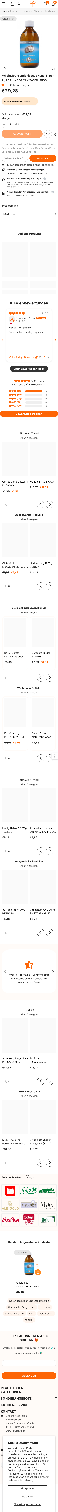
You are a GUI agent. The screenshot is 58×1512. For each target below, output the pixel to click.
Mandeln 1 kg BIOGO (42, 481)
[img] (17, 313)
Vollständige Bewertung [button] (23, 357)
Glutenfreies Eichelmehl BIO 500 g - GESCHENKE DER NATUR (15, 565)
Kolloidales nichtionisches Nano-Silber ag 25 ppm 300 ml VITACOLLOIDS (29, 1284)
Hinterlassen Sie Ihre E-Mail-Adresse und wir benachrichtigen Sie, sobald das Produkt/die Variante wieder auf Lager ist (28, 148)
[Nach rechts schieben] (49, 504)
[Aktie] (54, 134)
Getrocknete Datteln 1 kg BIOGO (15, 483)
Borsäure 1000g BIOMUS (41, 654)
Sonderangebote (14, 1313)
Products (14, 11)
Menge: (6, 118)
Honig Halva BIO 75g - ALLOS (14, 830)
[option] (29, 44)
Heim (4, 11)
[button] (4, 85)
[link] (48, 134)
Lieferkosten (46, 1313)
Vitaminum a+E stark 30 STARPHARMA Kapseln (42, 911)
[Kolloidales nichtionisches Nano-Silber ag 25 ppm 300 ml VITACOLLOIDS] (29, 1263)
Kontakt (29, 1319)
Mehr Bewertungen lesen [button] (29, 368)
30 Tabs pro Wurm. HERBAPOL (13, 911)
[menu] (3, 4)
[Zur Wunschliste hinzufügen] (38, 1265)
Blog (31, 1313)
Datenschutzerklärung (21, 1480)
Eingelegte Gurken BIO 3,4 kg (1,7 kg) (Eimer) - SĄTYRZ (40, 1141)
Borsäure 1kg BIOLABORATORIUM (15, 735)
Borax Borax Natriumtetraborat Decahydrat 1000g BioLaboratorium (43, 735)
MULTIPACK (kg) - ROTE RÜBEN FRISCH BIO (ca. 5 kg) (15, 1141)
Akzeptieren (27, 1488)
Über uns (45, 1307)
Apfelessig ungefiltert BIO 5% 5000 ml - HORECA (15, 1060)
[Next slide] (55, 340)
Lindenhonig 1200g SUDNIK (41, 565)
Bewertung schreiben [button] (29, 413)
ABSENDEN (29, 1375)
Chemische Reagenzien (21, 1307)
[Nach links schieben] (40, 504)
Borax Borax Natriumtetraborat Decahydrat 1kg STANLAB (15, 654)
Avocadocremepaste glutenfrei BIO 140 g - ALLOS (43, 830)
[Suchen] (19, 4)
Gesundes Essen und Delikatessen (29, 1300)
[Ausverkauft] (38, 1272)
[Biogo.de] (10, 1191)
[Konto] (12, 4)
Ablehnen (27, 1496)
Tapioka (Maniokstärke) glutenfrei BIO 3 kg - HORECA (42, 1060)
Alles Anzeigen (29, 437)
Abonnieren (43, 158)
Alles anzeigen (30, 1176)
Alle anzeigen (29, 612)
